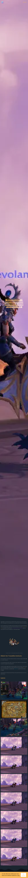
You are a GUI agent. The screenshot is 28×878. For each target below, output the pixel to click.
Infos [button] (18, 875)
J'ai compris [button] (23, 875)
